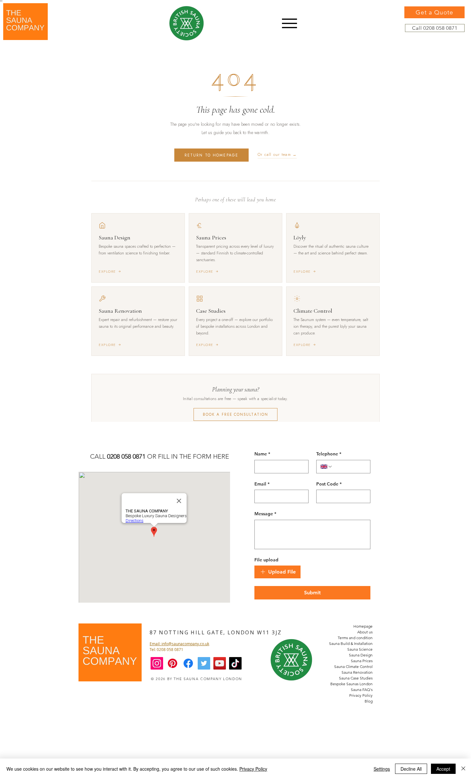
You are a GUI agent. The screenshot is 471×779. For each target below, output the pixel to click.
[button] (289, 23)
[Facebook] (188, 663)
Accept (443, 769)
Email (261, 484)
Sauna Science (360, 649)
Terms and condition (355, 637)
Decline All (411, 769)
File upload (266, 560)
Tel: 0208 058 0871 (166, 649)
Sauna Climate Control (353, 666)
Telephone (328, 454)
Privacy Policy (361, 695)
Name (262, 454)
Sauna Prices (362, 660)
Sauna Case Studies (356, 678)
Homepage (363, 626)
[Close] (463, 769)
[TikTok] (235, 663)
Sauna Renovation (357, 672)
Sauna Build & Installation (351, 643)
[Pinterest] (172, 663)
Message (265, 514)
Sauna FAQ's (362, 689)
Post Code (329, 484)
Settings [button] (382, 769)
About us (365, 632)
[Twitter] (204, 663)
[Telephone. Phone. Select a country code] (326, 466)
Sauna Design (361, 655)
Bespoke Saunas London (351, 683)
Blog (369, 701)
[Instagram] (157, 663)
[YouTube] (219, 663)
